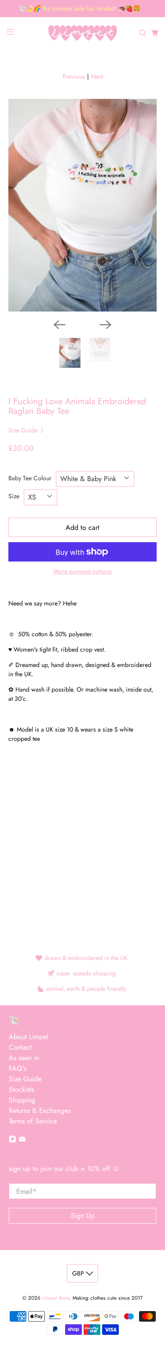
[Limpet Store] (82, 33)
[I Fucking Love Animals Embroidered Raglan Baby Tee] (82, 205)
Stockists (21, 1089)
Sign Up (83, 1215)
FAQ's (17, 1068)
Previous (73, 76)
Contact (20, 1047)
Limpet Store (55, 1297)
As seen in (24, 1058)
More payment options (83, 571)
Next (97, 76)
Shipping (22, 1100)
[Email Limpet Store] (22, 1140)
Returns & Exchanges (39, 1110)
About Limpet (28, 1037)
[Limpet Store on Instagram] (12, 1140)
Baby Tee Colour (29, 478)
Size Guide (23, 430)
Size (13, 496)
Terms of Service (33, 1121)
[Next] (105, 324)
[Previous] (59, 324)
